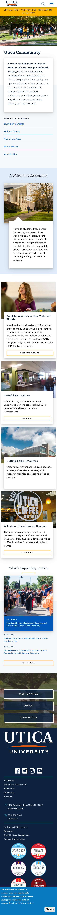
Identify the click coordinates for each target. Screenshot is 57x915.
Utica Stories (11, 146)
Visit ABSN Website (30, 353)
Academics (9, 781)
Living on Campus (14, 124)
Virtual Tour (11, 10)
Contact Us (45, 10)
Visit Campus (28, 10)
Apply (28, 705)
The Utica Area (12, 139)
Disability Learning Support (16, 835)
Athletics (8, 797)
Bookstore (9, 831)
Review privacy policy (21, 903)
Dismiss (50, 909)
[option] (17, 771)
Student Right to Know (14, 839)
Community (9, 793)
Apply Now (28, 13)
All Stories (28, 663)
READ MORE (27, 419)
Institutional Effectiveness (15, 827)
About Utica (10, 154)
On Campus (12, 619)
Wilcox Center (12, 131)
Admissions (9, 789)
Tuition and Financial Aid (15, 785)
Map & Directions (16, 809)
